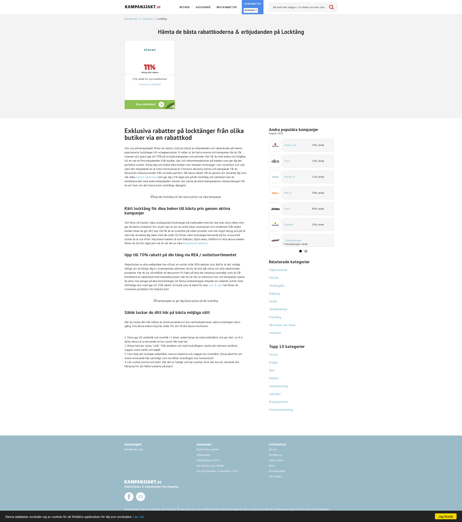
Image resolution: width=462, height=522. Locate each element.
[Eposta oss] (140, 500)
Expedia (288, 224)
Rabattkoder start (134, 449)
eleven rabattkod (146, 177)
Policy (272, 465)
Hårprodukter (278, 270)
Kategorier (147, 18)
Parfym (274, 278)
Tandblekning (278, 309)
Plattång (275, 317)
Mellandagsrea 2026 (208, 460)
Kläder (273, 362)
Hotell (273, 354)
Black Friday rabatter (208, 449)
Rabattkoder (131, 18)
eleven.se (289, 176)
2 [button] (306, 251)
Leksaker (275, 394)
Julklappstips (203, 454)
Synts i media (276, 460)
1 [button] (300, 251)
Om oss (273, 449)
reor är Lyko (215, 285)
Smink (273, 301)
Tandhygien (276, 285)
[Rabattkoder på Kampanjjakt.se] (143, 11)
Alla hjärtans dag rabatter (210, 465)
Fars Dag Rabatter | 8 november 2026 (217, 471)
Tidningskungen (292, 240)
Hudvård (275, 333)
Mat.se (287, 192)
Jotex (287, 208)
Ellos (287, 161)
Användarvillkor (277, 471)
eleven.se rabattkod (150, 84)
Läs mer (138, 516)
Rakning (274, 293)
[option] (301, 193)
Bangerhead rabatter (195, 243)
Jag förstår (446, 516)
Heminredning (278, 386)
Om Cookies (275, 476)
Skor (272, 370)
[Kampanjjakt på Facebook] (129, 500)
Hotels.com (290, 145)
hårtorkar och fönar (282, 325)
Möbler (274, 378)
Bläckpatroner (278, 402)
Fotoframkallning (281, 410)
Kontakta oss (275, 454)
